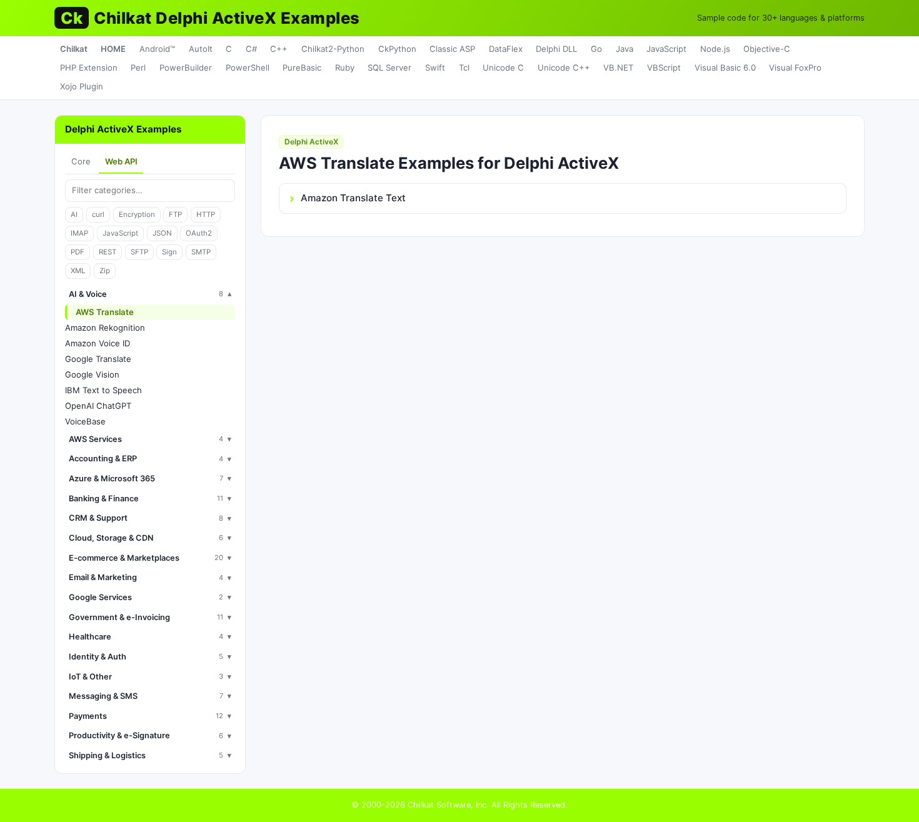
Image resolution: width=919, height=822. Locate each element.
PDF (77, 252)
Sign (169, 252)
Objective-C (766, 49)
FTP (175, 214)
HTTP (205, 214)
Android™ (157, 49)
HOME (113, 49)
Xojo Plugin (81, 86)
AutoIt (201, 49)
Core (81, 161)
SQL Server (389, 68)
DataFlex (506, 49)
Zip (104, 270)
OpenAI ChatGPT (98, 406)
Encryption (137, 214)
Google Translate (98, 359)
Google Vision (92, 374)
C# (251, 49)
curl (98, 214)
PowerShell (247, 68)
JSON (162, 233)
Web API (121, 161)
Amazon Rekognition (105, 328)
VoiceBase (85, 421)
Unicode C (503, 68)
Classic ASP (452, 49)
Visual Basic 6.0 (725, 68)
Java (624, 49)
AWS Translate (105, 312)
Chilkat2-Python (332, 49)
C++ (279, 49)
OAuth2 (199, 233)
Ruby (344, 68)
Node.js (715, 49)
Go (596, 49)
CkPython (397, 49)
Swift (435, 68)
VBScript (664, 68)
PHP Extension (89, 68)
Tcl (464, 68)
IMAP (79, 233)
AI (74, 214)
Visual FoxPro (795, 68)
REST (107, 252)
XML (78, 270)
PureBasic (302, 68)
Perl (138, 68)
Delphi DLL (556, 49)
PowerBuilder (185, 68)
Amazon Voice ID (97, 343)
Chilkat (74, 49)
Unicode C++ (564, 68)
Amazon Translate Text (353, 198)
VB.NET (618, 68)
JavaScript (666, 49)
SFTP (139, 252)
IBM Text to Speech (103, 390)
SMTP (201, 252)
